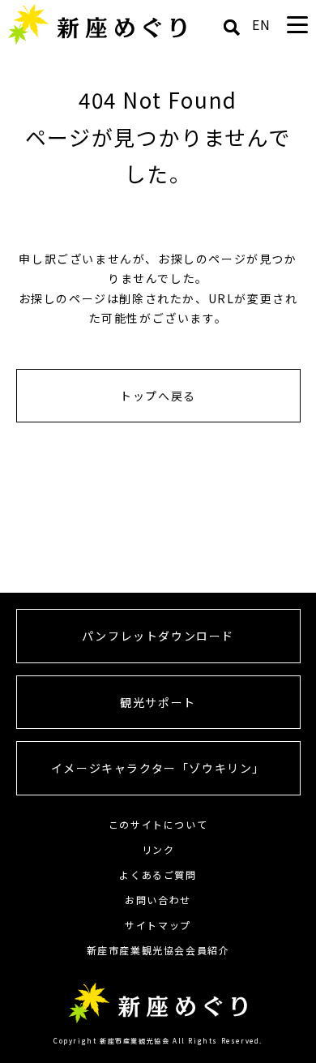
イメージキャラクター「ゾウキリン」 (158, 768)
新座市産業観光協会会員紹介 (158, 950)
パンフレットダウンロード (158, 636)
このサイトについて (158, 824)
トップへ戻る (158, 396)
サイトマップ (158, 925)
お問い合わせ (158, 900)
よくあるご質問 (157, 874)
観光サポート (158, 702)
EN (261, 24)
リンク (158, 849)
